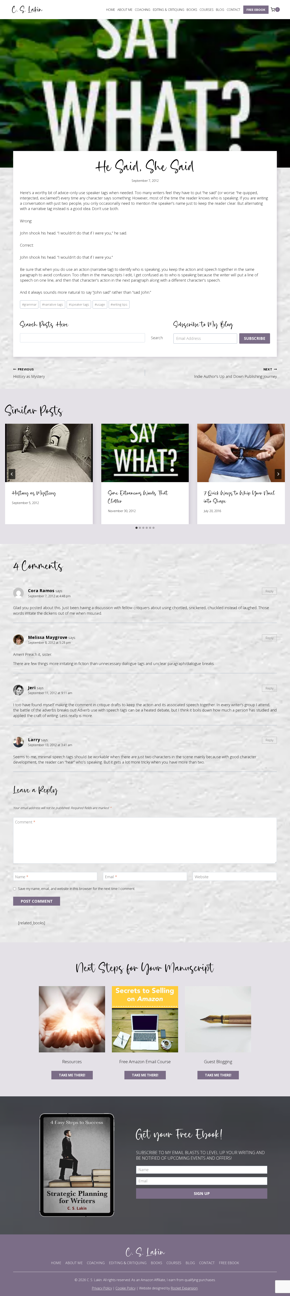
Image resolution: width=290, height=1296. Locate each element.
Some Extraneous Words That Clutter (138, 497)
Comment (25, 822)
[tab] (136, 528)
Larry (34, 740)
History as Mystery (29, 373)
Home (110, 9)
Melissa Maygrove (47, 637)
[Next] (278, 474)
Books (192, 9)
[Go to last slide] (11, 474)
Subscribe (254, 338)
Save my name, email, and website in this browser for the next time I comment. (76, 889)
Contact (233, 9)
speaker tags (79, 304)
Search (157, 337)
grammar (29, 304)
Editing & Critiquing (168, 9)
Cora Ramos (41, 590)
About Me (124, 9)
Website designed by (168, 1288)
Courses (207, 9)
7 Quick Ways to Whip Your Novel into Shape (239, 497)
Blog (220, 9)
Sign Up (202, 1193)
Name (21, 876)
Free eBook (255, 9)
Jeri (32, 687)
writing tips (119, 304)
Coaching (142, 9)
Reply (269, 591)
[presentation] (49, 453)
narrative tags (52, 304)
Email (111, 876)
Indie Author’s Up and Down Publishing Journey (235, 373)
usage (100, 304)
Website (201, 876)
